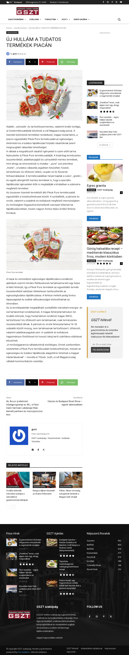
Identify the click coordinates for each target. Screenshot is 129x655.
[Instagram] (108, 2)
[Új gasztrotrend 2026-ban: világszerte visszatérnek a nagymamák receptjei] (92, 93)
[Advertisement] (86, 10)
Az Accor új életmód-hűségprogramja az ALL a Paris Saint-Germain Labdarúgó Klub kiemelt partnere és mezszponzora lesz (24, 408)
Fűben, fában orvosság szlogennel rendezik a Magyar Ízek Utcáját (69, 493)
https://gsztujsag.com (40, 434)
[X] (116, 2)
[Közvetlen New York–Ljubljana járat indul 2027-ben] (92, 134)
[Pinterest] (112, 2)
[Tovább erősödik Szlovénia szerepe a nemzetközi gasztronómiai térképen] (18, 480)
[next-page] (13, 507)
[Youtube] (121, 2)
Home (9, 28)
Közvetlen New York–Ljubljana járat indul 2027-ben (111, 134)
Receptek (91, 190)
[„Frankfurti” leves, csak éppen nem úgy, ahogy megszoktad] (92, 105)
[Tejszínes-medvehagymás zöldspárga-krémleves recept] (52, 564)
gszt (15, 53)
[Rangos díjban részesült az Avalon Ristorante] (44, 480)
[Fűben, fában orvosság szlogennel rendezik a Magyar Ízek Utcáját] (70, 480)
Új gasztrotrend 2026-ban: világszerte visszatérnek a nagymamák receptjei (111, 93)
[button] (119, 19)
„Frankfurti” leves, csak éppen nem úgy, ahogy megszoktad (109, 105)
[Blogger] (32, 449)
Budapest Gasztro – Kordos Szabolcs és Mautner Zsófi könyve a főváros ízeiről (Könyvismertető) (69, 545)
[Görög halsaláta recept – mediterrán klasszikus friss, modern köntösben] (105, 236)
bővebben (93, 218)
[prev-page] (8, 507)
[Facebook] (103, 2)
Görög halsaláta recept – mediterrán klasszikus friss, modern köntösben (105, 252)
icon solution (23, 652)
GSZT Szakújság (105, 190)
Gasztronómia (20, 28)
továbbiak (103, 145)
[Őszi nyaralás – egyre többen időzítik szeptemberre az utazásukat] (92, 120)
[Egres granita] (105, 173)
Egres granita (96, 186)
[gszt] (8, 53)
